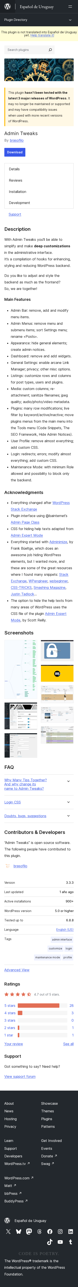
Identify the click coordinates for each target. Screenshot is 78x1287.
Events (46, 1148)
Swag (47, 1163)
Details (14, 169)
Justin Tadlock (22, 594)
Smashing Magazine (49, 587)
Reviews (15, 180)
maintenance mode (47, 957)
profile (67, 957)
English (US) (65, 929)
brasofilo (17, 140)
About (9, 1103)
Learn (8, 1140)
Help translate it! (42, 35)
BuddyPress (16, 1201)
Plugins (46, 1119)
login (69, 948)
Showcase (49, 1103)
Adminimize (58, 542)
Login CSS (12, 802)
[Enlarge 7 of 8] (68, 712)
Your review (13, 1044)
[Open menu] (71, 6)
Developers (13, 1156)
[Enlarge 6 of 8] (68, 691)
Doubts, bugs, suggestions (25, 816)
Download (15, 152)
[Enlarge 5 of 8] (68, 670)
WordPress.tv (17, 1163)
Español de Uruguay (30, 1220)
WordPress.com (19, 1178)
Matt (10, 1185)
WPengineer (38, 581)
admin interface (62, 939)
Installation (17, 191)
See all (68, 1044)
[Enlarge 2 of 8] (31, 708)
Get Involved (51, 1140)
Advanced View (16, 970)
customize (55, 948)
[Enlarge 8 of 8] (68, 732)
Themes (47, 1111)
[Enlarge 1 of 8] (31, 646)
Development (19, 203)
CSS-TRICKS (21, 587)
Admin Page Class (25, 522)
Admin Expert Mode (27, 535)
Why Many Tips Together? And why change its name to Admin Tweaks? (25, 784)
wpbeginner (58, 581)
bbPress (13, 1193)
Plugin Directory (15, 20)
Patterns (48, 1126)
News (8, 1111)
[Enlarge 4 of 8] (68, 646)
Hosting (10, 1119)
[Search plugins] (50, 49)
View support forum (20, 1076)
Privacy (10, 1126)
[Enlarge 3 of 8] (31, 739)
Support (15, 214)
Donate (49, 1156)
